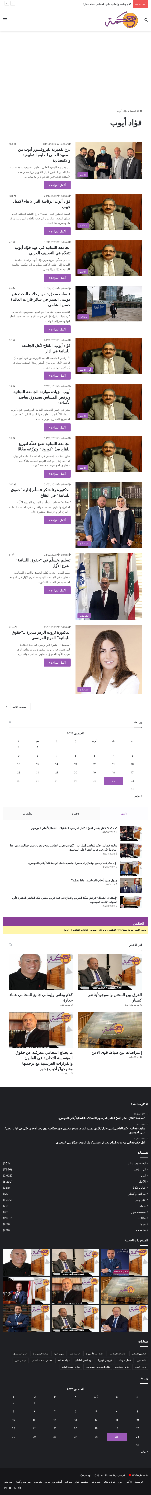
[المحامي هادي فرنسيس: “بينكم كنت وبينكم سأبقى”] (124, 1262)
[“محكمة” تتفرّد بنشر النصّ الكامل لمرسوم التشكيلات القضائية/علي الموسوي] (131, 833)
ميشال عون (20, 1360)
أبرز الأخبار (139, 1169)
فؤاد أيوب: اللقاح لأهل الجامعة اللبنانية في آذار (46, 348)
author (64, 144)
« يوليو (138, 795)
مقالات (142, 1218)
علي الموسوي (20, 1353)
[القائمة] (5, 21)
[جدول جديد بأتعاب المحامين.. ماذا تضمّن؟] (131, 885)
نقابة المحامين (122, 1366)
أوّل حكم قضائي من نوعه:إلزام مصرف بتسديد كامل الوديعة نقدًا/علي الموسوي (72, 863)
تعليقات (27, 813)
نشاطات (141, 1230)
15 (37, 764)
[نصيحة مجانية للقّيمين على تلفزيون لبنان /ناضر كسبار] (75, 1318)
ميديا (143, 1224)
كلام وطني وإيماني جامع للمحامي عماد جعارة (107, 3)
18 (113, 772)
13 (75, 764)
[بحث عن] (146, 21)
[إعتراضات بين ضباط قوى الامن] (110, 1030)
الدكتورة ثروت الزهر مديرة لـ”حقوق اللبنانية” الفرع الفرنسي (41, 635)
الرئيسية (135, 110)
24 (132, 780)
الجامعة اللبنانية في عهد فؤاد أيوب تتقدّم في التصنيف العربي (43, 250)
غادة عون (141, 1360)
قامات (142, 1205)
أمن (143, 1175)
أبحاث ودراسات (137, 1163)
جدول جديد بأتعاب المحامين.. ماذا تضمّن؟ (94, 880)
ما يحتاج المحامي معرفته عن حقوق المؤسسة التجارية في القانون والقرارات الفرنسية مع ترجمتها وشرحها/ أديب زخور (44, 1061)
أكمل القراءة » (57, 185)
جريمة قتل (75, 1353)
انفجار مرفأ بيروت (94, 1353)
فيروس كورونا (105, 1360)
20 (75, 772)
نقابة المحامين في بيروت (98, 1366)
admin (64, 195)
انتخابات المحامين (117, 1353)
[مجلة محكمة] (121, 19)
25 (113, 780)
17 (132, 772)
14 (56, 764)
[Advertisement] (75, 72)
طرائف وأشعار (137, 1193)
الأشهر (124, 813)
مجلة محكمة (64, 1360)
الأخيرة (76, 813)
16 (18, 764)
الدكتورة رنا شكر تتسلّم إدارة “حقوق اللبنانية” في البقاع (41, 492)
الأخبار (142, 1181)
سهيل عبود (59, 1353)
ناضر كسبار (140, 1366)
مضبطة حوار (138, 1212)
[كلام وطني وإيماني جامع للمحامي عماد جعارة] (41, 972)
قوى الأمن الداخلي (84, 1360)
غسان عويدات (124, 1360)
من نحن (8, 1481)
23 (18, 772)
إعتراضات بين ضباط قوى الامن (116, 1052)
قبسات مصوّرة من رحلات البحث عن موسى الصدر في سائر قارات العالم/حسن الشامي (41, 299)
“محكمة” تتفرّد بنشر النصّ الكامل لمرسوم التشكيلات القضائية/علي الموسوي (74, 828)
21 (56, 772)
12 (94, 764)
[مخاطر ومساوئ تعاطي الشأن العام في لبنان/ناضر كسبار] (26, 1290)
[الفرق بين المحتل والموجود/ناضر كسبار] (110, 972)
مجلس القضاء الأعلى (42, 1360)
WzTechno (138, 1475)
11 (113, 764)
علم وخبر (140, 1199)
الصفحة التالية (19, 706)
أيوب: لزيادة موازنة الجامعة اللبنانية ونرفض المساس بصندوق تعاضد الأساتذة (42, 397)
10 (132, 764)
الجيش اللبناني (139, 1353)
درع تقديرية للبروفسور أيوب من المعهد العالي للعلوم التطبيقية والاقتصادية (44, 155)
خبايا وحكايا (139, 1187)
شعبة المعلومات (40, 1353)
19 (94, 772)
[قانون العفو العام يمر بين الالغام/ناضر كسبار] (124, 1318)
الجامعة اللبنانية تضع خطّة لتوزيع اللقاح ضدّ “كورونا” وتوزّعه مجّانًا (44, 446)
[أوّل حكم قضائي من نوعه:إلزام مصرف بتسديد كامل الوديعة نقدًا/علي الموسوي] (131, 868)
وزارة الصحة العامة (71, 1366)
